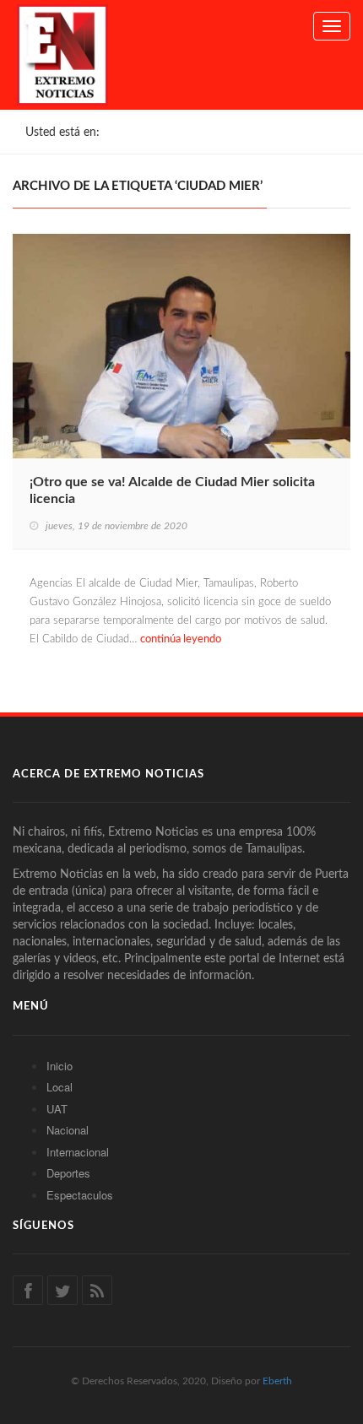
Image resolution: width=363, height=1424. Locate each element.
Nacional (67, 1130)
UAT (57, 1109)
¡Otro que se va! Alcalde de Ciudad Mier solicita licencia (172, 490)
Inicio (59, 1066)
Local (59, 1087)
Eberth (277, 1381)
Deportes (68, 1173)
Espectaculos (79, 1195)
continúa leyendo (180, 639)
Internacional (77, 1152)
